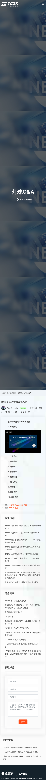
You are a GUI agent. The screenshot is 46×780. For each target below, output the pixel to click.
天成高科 (12, 393)
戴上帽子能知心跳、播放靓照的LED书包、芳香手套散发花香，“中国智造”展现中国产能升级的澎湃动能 (22, 575)
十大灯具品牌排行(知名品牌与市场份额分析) (20, 752)
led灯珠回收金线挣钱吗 (17, 505)
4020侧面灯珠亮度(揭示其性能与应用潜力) (21, 554)
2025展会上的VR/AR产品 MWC (17, 628)
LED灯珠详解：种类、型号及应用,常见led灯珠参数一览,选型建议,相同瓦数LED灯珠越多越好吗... (23, 654)
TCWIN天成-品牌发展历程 (15, 639)
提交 (23, 722)
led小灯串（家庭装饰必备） (16, 600)
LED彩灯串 (9, 616)
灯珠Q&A (27, 393)
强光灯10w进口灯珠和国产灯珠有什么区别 (21, 582)
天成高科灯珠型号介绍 (14, 612)
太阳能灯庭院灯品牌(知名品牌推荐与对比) (20, 747)
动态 (20, 393)
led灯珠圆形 (13, 508)
